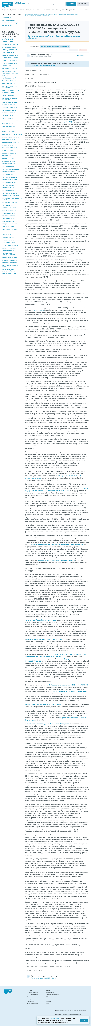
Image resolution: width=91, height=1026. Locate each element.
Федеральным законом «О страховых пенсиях (56, 560)
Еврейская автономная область (10, 74)
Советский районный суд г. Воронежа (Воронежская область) (54, 37)
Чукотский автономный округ (10, 266)
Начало (27, 14)
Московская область (9, 129)
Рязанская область (8, 213)
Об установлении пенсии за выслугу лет (54, 46)
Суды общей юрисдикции (37, 14)
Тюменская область (9, 242)
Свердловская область (10, 224)
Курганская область (8, 115)
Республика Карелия (9, 182)
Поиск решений (7, 25)
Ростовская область (9, 210)
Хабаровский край (8, 251)
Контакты (48, 999)
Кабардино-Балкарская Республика (10, 86)
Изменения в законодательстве (36, 1005)
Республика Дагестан (9, 174)
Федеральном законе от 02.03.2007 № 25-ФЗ (44, 639)
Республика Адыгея (8, 164)
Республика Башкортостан (11, 169)
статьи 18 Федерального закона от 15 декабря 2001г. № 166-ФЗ (57, 544)
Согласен (84, 1020)
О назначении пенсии (51, 14)
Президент (60, 10)
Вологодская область (9, 60)
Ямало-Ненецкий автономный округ (8, 270)
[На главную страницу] (13, 5)
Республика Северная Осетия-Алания (12, 199)
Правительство (48, 10)
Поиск (71, 4)
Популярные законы (33, 10)
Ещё (86, 10)
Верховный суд (7, 17)
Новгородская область (10, 140)
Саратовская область (9, 218)
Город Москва (7, 66)
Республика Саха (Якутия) (10, 196)
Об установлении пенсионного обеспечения (37, 15)
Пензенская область (9, 153)
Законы (48, 990)
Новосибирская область (10, 142)
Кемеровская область (9, 102)
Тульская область (8, 240)
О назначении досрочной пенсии (68, 14)
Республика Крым (8, 188)
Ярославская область (9, 273)
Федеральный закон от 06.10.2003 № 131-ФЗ (43, 704)
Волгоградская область (10, 58)
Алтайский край (7, 39)
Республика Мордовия (9, 193)
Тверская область (8, 234)
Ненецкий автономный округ (12, 134)
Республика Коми (8, 185)
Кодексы (5, 10)
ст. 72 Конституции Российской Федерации (68, 654)
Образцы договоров (51, 996)
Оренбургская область (9, 148)
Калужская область (8, 93)
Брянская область (8, 52)
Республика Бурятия (8, 172)
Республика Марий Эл (9, 190)
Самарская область (8, 216)
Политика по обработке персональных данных (68, 1014)
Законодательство (32, 1003)
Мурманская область (9, 131)
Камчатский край (8, 95)
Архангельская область (10, 44)
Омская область (7, 145)
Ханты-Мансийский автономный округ (8, 254)
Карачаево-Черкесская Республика (9, 98)
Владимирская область (10, 55)
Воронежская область (9, 63)
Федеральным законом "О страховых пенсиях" (68, 692)
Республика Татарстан (9, 202)
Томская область (8, 237)
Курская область (7, 118)
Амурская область (8, 42)
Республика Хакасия (9, 208)
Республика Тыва (7, 205)
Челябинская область (9, 257)
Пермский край (7, 156)
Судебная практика (17, 10)
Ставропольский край (9, 229)
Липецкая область (8, 123)
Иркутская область (8, 83)
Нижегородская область (10, 137)
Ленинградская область (10, 121)
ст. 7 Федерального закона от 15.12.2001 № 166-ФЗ (67, 685)
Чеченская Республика (9, 260)
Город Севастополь (8, 71)
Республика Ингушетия (10, 177)
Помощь (84, 4)
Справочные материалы (52, 994)
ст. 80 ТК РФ (69, 122)
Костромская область (9, 107)
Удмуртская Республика (10, 245)
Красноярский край (8, 113)
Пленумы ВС (70, 10)
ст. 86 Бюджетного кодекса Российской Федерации (47, 724)
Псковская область (8, 161)
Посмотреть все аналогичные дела (44, 65)
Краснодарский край (9, 110)
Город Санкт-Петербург (10, 68)
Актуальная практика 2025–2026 (43, 978)
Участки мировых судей (10, 23)
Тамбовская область (9, 232)
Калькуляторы (50, 992)
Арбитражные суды (8, 20)
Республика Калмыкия (9, 180)
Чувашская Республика (9, 263)
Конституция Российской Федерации (40, 620)
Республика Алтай (8, 166)
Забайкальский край (9, 78)
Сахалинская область (9, 221)
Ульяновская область (9, 248)
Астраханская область (9, 47)
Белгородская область (10, 50)
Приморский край (8, 158)
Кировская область (8, 105)
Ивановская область (9, 81)
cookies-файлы (55, 1018)
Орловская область (8, 150)
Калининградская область (11, 90)
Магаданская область (9, 126)
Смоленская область (9, 226)
